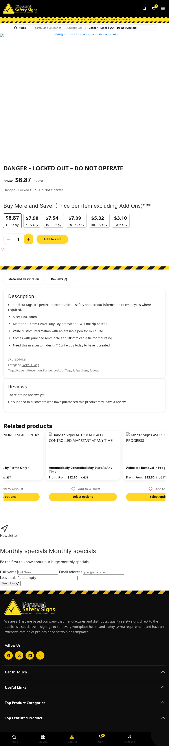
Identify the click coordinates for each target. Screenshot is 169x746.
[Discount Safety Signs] (20, 8)
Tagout (94, 370)
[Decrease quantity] (8, 239)
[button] (85, 489)
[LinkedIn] (30, 655)
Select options (83, 497)
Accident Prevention (28, 370)
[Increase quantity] (28, 239)
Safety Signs (80, 370)
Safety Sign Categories (48, 28)
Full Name (8, 571)
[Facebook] (8, 655)
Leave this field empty (18, 577)
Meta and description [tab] (23, 279)
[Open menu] (162, 8)
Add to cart (52, 239)
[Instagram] (40, 655)
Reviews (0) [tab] (59, 279)
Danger (47, 370)
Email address (70, 571)
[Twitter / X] (19, 655)
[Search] (144, 8)
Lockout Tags (74, 28)
